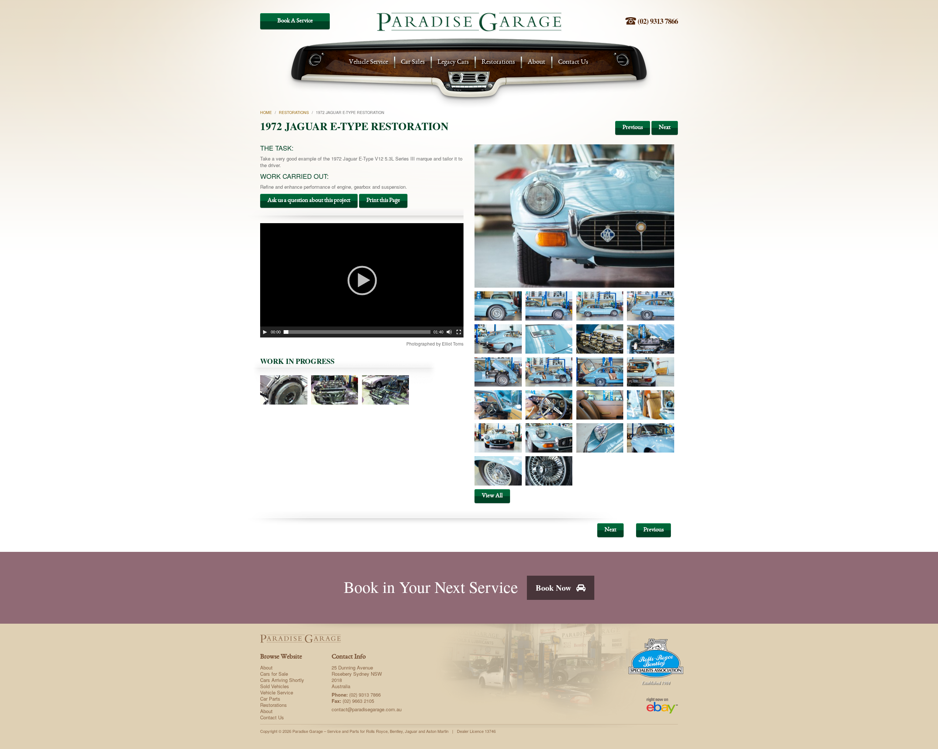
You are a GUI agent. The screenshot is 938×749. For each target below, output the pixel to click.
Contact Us (573, 62)
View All (492, 496)
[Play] (265, 332)
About (536, 62)
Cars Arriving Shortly (282, 679)
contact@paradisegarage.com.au (367, 709)
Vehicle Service (368, 62)
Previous (633, 128)
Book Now (554, 588)
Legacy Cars (453, 62)
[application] (362, 280)
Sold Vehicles (274, 686)
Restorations (498, 62)
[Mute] (449, 332)
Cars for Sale (274, 673)
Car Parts (270, 698)
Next (665, 128)
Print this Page (383, 201)
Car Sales (413, 62)
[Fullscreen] (459, 332)
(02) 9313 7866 (657, 21)
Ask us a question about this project (308, 201)
